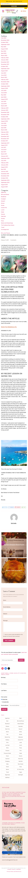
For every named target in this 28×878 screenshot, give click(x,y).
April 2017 (3, 151)
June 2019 (4, 103)
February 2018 (4, 132)
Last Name (4, 690)
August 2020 (4, 88)
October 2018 (4, 116)
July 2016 (3, 160)
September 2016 (5, 158)
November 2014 (5, 176)
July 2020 (3, 90)
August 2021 (4, 70)
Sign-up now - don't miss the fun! (14, 1)
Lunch (2, 210)
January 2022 (4, 60)
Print (24, 507)
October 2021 (4, 66)
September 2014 (5, 180)
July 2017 (3, 147)
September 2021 (5, 68)
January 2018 (4, 134)
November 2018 (5, 114)
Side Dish (3, 216)
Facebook (12, 507)
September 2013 (5, 182)
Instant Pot (4, 207)
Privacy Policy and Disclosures (14, 871)
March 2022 (4, 55)
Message (5, 620)
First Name (4, 684)
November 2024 (5, 40)
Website (5, 613)
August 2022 (4, 49)
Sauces (3, 214)
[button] (23, 11)
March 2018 (4, 130)
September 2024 (5, 44)
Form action (4, 697)
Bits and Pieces (5, 194)
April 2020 (3, 97)
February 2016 (4, 162)
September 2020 (5, 86)
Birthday (3, 677)
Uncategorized (5, 229)
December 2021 (5, 62)
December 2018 (5, 112)
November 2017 (5, 138)
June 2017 (3, 149)
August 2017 (4, 145)
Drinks (2, 205)
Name (4, 600)
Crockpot (3, 199)
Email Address (6, 607)
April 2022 (3, 53)
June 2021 (4, 75)
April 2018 (3, 127)
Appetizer (3, 192)
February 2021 (4, 79)
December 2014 (5, 173)
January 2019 (4, 110)
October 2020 (4, 84)
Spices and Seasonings (7, 223)
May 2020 (3, 95)
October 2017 (4, 140)
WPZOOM (19, 869)
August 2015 (4, 167)
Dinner (2, 203)
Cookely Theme (11, 869)
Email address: (5, 705)
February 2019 (4, 108)
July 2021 (3, 73)
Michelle (13, 523)
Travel (2, 227)
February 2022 (5, 57)
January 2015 (4, 171)
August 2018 (4, 121)
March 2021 (4, 77)
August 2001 (4, 186)
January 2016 (4, 165)
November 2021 (5, 64)
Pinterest (18, 507)
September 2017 (5, 143)
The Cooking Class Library (7, 225)
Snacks (3, 218)
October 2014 (4, 178)
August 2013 (4, 184)
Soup (2, 220)
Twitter (5, 507)
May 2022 (3, 51)
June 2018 (4, 125)
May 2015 (3, 169)
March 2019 (4, 105)
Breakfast (3, 196)
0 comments (13, 240)
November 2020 (5, 81)
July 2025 (3, 38)
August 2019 (4, 99)
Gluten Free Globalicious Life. (9, 327)
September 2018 (5, 119)
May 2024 (3, 46)
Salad (2, 212)
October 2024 (4, 42)
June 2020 (4, 92)
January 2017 (4, 156)
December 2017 (5, 136)
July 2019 (3, 101)
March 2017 (4, 154)
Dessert (3, 201)
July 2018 (3, 123)
